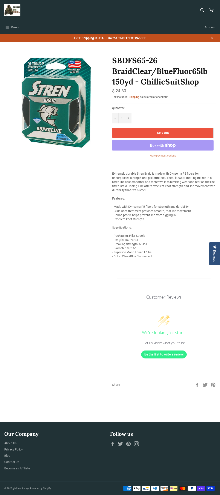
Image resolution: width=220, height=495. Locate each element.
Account (210, 27)
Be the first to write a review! (163, 354)
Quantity (118, 108)
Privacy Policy (13, 449)
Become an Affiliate (17, 468)
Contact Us (11, 462)
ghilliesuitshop (21, 488)
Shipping (134, 96)
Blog (7, 455)
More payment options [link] (163, 155)
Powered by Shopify (40, 488)
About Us (10, 443)
